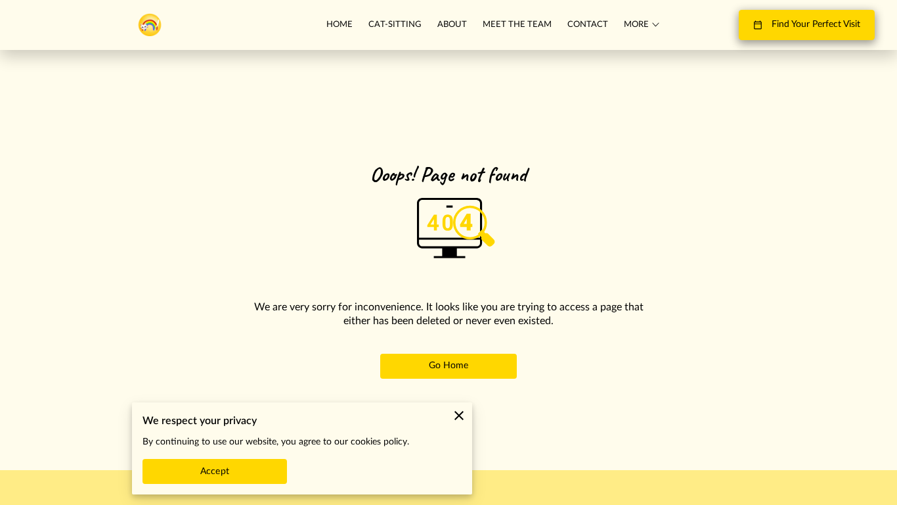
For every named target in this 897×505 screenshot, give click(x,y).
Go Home (449, 365)
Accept (214, 471)
